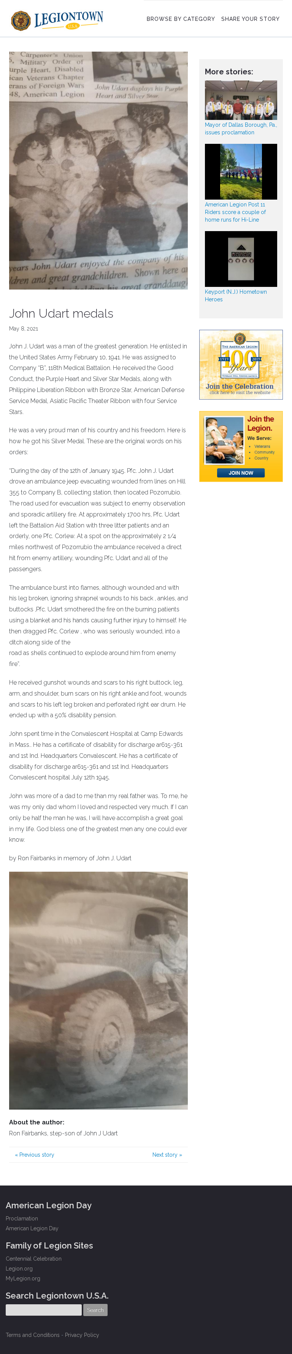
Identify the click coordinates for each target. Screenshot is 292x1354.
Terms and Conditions (33, 1335)
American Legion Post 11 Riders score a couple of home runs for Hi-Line (235, 212)
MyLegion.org (23, 1278)
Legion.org (19, 1269)
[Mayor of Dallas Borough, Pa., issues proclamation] (241, 100)
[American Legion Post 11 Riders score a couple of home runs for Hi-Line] (241, 172)
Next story (167, 1155)
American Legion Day (32, 1228)
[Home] (58, 19)
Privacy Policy (82, 1335)
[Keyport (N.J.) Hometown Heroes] (241, 259)
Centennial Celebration (34, 1259)
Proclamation (22, 1218)
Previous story (34, 1155)
